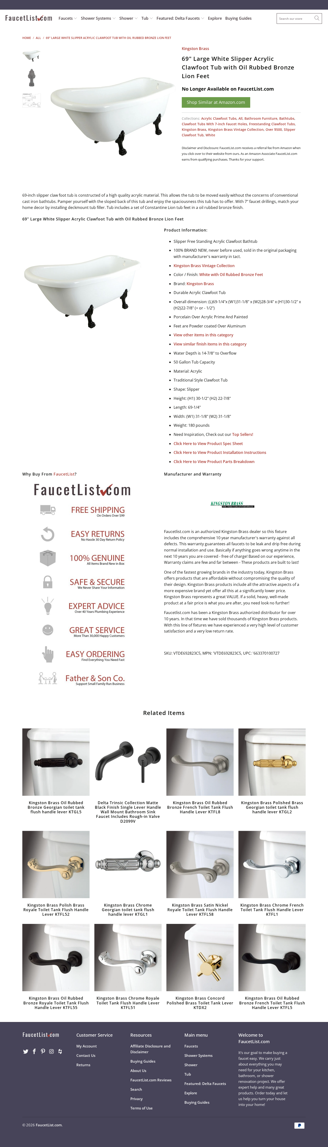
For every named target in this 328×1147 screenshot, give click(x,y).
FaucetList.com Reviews (150, 1080)
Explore (215, 18)
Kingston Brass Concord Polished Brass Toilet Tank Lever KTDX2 (200, 957)
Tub (145, 18)
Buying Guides (238, 18)
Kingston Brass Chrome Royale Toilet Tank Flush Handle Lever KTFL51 (128, 957)
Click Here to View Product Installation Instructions (220, 452)
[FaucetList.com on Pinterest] (43, 1051)
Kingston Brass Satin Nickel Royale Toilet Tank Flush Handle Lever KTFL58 (200, 864)
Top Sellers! (242, 434)
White (210, 135)
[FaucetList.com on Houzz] (60, 1051)
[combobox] (299, 18)
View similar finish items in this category (210, 344)
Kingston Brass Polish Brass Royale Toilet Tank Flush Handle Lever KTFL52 (56, 864)
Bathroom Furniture (260, 118)
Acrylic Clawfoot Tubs (219, 118)
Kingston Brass (195, 48)
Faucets (66, 18)
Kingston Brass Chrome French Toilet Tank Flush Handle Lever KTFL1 (272, 864)
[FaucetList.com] (29, 18)
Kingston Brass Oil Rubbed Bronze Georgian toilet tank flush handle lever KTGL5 (56, 762)
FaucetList (64, 474)
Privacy (136, 1098)
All (240, 118)
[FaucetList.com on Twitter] (26, 1051)
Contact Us (85, 1055)
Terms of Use (141, 1108)
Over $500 (274, 129)
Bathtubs (286, 118)
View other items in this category (203, 335)
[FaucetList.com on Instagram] (51, 1051)
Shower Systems (96, 18)
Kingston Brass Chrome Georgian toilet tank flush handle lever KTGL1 (128, 864)
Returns (83, 1064)
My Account (86, 1046)
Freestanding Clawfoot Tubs (272, 124)
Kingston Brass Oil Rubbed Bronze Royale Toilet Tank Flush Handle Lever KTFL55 (56, 957)
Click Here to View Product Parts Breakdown (214, 461)
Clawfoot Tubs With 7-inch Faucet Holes (214, 124)
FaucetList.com (49, 1124)
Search (136, 1089)
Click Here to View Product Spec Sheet (208, 443)
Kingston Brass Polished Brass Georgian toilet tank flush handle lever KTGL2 (272, 762)
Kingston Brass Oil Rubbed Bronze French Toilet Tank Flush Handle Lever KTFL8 (200, 762)
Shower (126, 18)
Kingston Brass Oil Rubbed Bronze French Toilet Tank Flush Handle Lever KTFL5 (272, 957)
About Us (138, 1070)
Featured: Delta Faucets (178, 18)
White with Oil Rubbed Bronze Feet (231, 274)
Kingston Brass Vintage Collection (236, 129)
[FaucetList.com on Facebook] (34, 1051)
